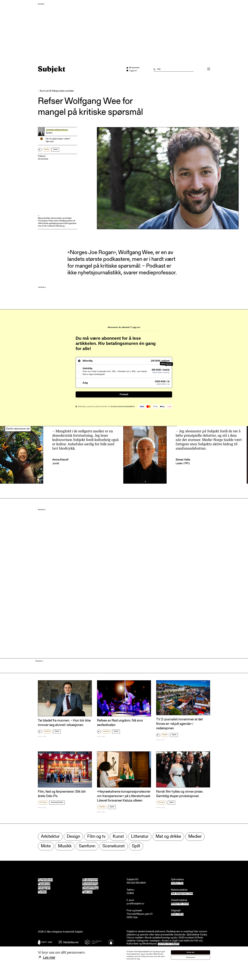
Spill (136, 846)
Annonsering (90, 883)
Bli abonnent (90, 879)
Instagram (44, 887)
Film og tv (43, 802)
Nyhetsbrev (45, 879)
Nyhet (55, 149)
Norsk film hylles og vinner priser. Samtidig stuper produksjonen (179, 794)
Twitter (42, 891)
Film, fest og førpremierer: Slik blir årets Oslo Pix (62, 794)
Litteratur (102, 807)
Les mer (49, 958)
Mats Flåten (177, 914)
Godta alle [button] (190, 952)
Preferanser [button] (190, 957)
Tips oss (87, 891)
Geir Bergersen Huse (182, 893)
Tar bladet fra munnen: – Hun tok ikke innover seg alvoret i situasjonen (64, 723)
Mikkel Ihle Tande (180, 904)
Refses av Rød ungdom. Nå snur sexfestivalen (120, 723)
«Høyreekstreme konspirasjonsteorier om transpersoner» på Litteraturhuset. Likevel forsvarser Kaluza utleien (124, 796)
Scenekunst (113, 846)
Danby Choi (177, 883)
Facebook (44, 883)
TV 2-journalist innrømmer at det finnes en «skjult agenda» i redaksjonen (179, 724)
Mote (46, 846)
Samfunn (47, 731)
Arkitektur (50, 836)
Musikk (65, 846)
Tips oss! (50, 142)
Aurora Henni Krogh (57, 130)
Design (73, 836)
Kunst (118, 836)
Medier (46, 149)
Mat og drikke (168, 836)
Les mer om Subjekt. (168, 944)
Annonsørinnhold (57, 802)
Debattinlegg (90, 887)
